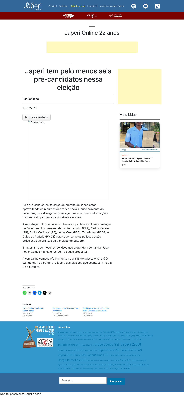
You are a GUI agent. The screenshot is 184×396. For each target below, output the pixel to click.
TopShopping (90, 369)
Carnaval (109, 332)
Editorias (63, 6)
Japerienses (108, 350)
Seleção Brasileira (120, 364)
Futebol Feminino (69, 344)
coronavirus (84, 335)
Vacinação (103, 369)
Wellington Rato (120, 368)
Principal (53, 6)
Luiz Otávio (123, 360)
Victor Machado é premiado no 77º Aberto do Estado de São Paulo (137, 159)
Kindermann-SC (107, 360)
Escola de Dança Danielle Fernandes (83, 339)
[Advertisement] (92, 47)
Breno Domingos (94, 332)
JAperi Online (117, 355)
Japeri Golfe (131, 350)
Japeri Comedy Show (71, 350)
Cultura (111, 336)
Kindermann (93, 360)
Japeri (130, 344)
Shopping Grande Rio (140, 365)
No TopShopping (139, 360)
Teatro (77, 369)
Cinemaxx (143, 332)
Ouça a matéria (38, 117)
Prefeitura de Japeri (89, 365)
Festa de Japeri (106, 339)
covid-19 (99, 336)
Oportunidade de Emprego (68, 365)
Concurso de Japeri (66, 336)
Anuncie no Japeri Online (112, 6)
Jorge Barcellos (72, 360)
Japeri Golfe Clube (72, 355)
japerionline (98, 355)
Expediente (92, 6)
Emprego (63, 339)
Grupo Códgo (87, 345)
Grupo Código (107, 344)
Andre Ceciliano (64, 332)
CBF (119, 332)
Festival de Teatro (122, 339)
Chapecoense (130, 332)
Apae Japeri (79, 332)
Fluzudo (136, 339)
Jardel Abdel (133, 355)
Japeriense (91, 350)
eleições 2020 (144, 336)
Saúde (103, 365)
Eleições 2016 (126, 335)
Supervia (64, 368)
